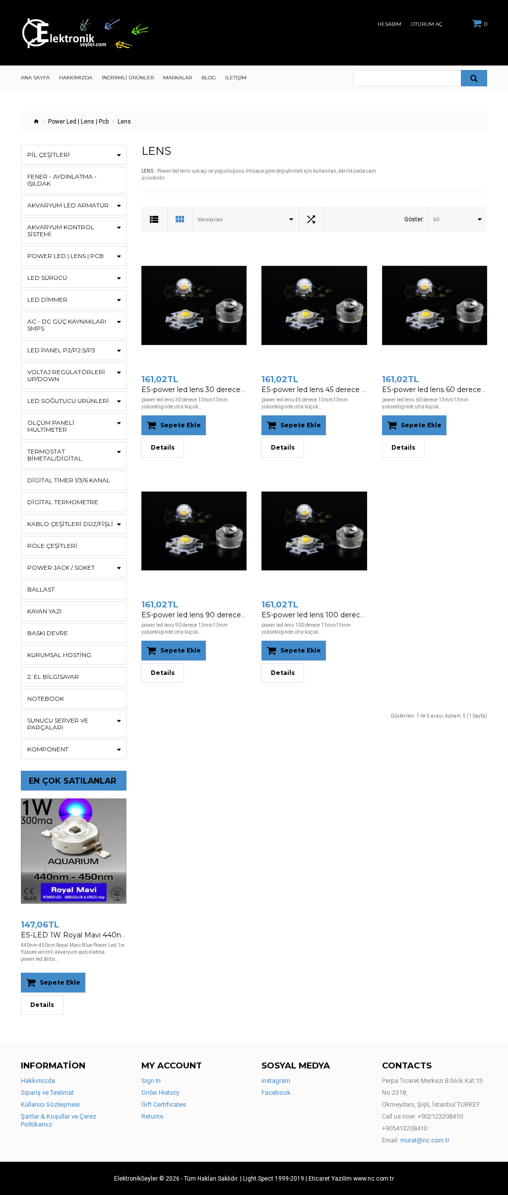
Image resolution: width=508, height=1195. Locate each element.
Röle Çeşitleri (52, 545)
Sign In (151, 1080)
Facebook (276, 1092)
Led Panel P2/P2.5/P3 (61, 350)
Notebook (45, 698)
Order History (160, 1092)
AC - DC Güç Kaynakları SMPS (66, 325)
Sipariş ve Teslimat (47, 1092)
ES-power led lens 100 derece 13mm (324, 614)
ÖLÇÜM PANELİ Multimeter (50, 426)
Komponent (47, 749)
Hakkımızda (38, 1080)
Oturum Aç (427, 24)
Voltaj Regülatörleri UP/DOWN (66, 375)
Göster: (414, 219)
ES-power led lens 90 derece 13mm (203, 614)
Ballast (41, 589)
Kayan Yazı (44, 611)
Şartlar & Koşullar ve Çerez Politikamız (58, 1120)
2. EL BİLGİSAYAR (53, 676)
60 (436, 219)
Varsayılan (210, 219)
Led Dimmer (47, 299)
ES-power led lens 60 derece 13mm (443, 389)
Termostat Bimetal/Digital (54, 455)
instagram (275, 1080)
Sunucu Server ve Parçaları (57, 724)
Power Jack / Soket (61, 567)
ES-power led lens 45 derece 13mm (322, 389)
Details (42, 1004)
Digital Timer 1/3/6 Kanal (68, 480)
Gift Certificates (163, 1104)
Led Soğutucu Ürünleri (68, 400)
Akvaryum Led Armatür (68, 205)
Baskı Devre (47, 633)
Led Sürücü (47, 277)
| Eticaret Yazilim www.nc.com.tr (350, 1178)
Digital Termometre (62, 502)
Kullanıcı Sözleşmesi (50, 1104)
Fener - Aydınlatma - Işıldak (62, 180)
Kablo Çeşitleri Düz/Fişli (70, 524)
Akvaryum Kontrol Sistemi (60, 230)
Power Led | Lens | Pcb (78, 121)
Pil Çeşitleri (48, 154)
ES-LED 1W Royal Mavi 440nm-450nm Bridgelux (105, 934)
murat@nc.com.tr (424, 1140)
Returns (152, 1116)
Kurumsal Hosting (59, 655)
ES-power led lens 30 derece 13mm (202, 389)
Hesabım (389, 24)
